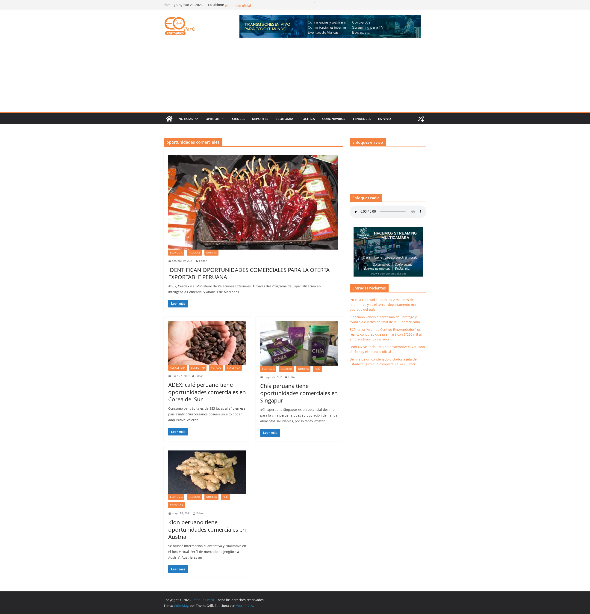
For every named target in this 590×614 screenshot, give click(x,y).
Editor (203, 261)
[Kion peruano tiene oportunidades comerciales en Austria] (207, 472)
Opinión (213, 118)
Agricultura (177, 367)
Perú (317, 368)
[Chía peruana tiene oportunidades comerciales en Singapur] (299, 343)
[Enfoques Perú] (169, 118)
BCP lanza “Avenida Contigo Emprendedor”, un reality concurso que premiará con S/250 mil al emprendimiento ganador (386, 334)
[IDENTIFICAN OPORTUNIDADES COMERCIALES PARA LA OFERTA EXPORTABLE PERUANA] (253, 202)
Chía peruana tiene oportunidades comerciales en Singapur (299, 393)
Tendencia (362, 118)
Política (308, 118)
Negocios (194, 252)
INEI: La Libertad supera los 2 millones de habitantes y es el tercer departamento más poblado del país (383, 305)
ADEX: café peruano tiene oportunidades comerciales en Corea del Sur (207, 392)
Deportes (260, 118)
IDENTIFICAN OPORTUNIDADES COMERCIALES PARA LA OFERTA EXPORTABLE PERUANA (249, 273)
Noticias (185, 118)
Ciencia (238, 118)
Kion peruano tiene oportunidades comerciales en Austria (207, 529)
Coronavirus (333, 118)
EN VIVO (384, 118)
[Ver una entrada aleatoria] (420, 118)
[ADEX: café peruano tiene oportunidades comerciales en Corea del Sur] (207, 343)
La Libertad (198, 367)
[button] (195, 119)
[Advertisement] (295, 77)
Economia (284, 118)
